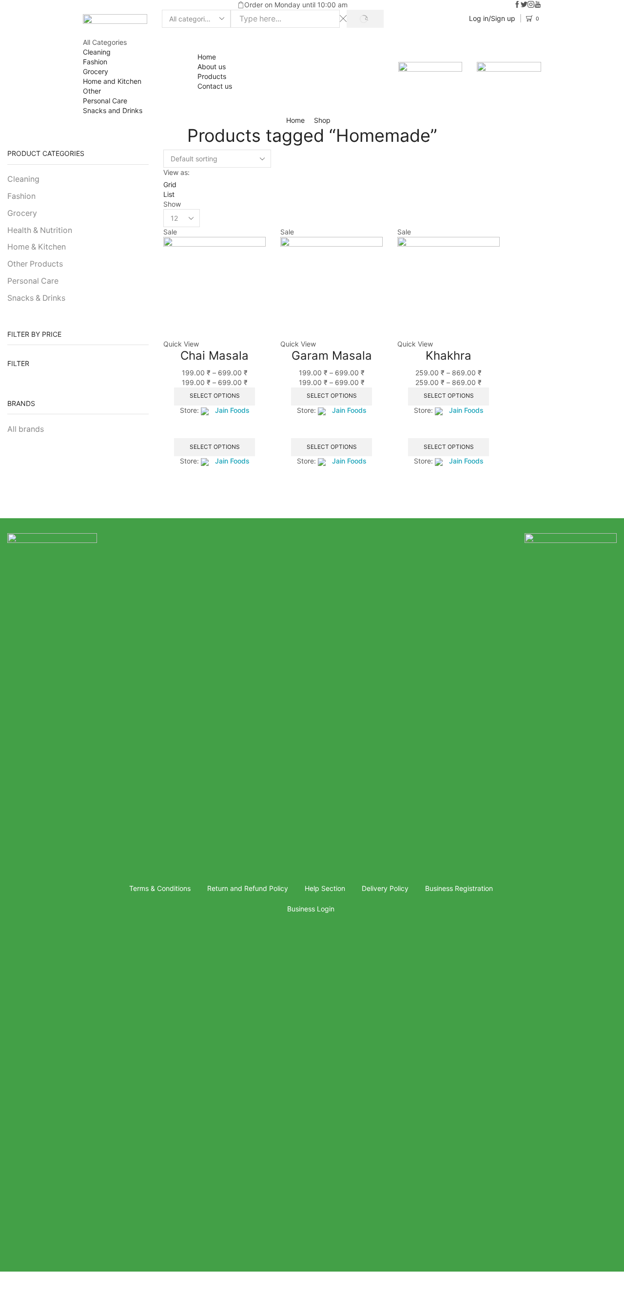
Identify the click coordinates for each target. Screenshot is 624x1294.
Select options (215, 395)
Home (206, 57)
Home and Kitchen (112, 81)
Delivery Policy (385, 888)
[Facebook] (517, 5)
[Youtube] (537, 5)
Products (211, 76)
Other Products (35, 264)
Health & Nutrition (39, 230)
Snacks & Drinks (36, 298)
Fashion (95, 62)
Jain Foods (232, 410)
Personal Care (105, 101)
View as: (176, 172)
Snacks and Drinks (112, 110)
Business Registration (459, 888)
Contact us (214, 86)
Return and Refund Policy (247, 888)
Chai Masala (214, 355)
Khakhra (448, 355)
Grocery (95, 71)
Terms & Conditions (160, 888)
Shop (322, 120)
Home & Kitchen (36, 246)
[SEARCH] (365, 19)
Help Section (325, 888)
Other (92, 91)
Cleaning (97, 52)
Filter (18, 363)
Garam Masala (332, 355)
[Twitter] (524, 5)
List (169, 194)
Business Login (310, 909)
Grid (169, 184)
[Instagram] (530, 5)
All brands (25, 429)
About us (211, 66)
